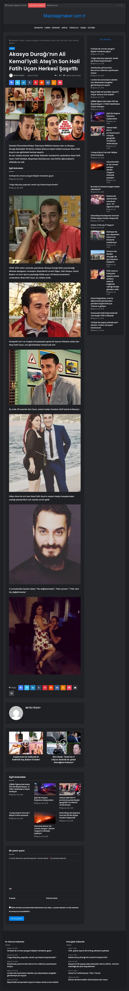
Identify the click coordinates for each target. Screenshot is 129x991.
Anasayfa (38, 28)
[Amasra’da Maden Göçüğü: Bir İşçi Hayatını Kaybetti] (98, 255)
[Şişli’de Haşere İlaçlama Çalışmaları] (45, 789)
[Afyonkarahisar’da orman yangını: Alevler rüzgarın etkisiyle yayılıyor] (45, 818)
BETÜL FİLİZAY (19, 75)
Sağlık (64, 28)
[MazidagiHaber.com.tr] (64, 16)
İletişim (91, 28)
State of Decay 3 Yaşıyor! (102, 225)
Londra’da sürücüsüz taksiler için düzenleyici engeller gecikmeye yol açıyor (104, 82)
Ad (11, 889)
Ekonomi (56, 28)
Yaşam (83, 28)
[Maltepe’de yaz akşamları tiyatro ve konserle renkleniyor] (98, 235)
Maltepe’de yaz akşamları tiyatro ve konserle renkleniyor (112, 237)
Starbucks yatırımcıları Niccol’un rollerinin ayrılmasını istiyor (69, 5)
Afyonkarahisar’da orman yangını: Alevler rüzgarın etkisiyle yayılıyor (44, 830)
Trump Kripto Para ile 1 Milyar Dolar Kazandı (19, 814)
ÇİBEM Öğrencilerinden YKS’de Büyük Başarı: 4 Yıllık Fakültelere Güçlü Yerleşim (19, 788)
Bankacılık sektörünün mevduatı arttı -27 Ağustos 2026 (112, 201)
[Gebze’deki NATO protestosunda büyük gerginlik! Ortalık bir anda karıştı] (70, 789)
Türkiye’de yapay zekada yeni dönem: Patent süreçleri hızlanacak (104, 325)
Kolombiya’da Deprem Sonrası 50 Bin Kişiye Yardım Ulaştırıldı (69, 815)
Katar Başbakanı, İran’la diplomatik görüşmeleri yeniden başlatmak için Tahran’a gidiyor (102, 302)
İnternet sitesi (51, 898)
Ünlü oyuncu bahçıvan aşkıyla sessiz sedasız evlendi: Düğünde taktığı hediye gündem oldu (112, 280)
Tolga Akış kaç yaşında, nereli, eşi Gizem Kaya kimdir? (33, 184)
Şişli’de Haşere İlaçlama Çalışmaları (43, 798)
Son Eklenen (105, 39)
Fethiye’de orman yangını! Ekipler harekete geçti (31, 176)
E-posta (13, 898)
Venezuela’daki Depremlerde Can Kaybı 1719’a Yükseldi (104, 314)
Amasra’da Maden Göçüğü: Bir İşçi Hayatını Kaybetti (112, 256)
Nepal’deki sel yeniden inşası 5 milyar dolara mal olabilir (105, 93)
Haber (47, 28)
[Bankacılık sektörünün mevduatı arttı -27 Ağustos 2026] (98, 199)
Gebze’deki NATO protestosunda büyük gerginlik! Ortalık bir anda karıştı (69, 801)
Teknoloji (73, 28)
